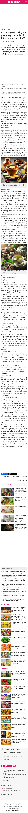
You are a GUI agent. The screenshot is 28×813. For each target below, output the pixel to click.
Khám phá (22, 756)
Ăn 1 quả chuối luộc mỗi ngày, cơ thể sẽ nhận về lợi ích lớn (18, 623)
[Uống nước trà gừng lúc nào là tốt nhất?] (7, 509)
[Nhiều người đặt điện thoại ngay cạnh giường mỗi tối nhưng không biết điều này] (7, 527)
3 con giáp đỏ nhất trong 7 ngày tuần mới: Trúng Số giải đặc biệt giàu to (18, 718)
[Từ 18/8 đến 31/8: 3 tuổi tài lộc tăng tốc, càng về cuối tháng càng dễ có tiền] (6, 742)
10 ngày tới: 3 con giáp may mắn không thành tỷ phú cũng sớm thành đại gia (18, 696)
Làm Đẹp (5, 752)
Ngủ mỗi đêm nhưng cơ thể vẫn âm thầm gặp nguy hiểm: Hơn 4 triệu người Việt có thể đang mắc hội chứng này (13, 580)
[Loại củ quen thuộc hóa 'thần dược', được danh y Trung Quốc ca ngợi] (6, 647)
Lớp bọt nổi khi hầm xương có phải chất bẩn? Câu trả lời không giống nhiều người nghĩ (20, 518)
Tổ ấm (12, 749)
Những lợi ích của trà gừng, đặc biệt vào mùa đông (20, 499)
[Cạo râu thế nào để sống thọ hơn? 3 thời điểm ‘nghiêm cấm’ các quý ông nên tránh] (6, 655)
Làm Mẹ (18, 749)
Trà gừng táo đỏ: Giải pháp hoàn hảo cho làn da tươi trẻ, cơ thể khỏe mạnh (21, 491)
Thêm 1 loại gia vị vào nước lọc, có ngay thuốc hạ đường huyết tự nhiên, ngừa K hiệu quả (13, 93)
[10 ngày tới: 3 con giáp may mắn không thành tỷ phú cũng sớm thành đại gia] (6, 697)
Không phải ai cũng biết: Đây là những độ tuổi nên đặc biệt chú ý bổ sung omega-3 (13, 588)
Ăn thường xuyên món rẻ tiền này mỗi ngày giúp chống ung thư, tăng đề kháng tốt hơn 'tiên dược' (18, 609)
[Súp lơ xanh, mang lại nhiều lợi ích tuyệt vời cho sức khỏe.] (6, 640)
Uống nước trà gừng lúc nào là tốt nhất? (20, 507)
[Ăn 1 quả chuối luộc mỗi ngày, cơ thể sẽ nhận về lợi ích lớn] (6, 625)
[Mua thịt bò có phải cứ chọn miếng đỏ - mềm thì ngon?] (6, 704)
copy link (25, 476)
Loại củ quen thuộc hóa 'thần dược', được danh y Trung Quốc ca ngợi (18, 646)
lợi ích (24, 484)
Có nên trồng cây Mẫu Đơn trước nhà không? (18, 680)
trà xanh (14, 484)
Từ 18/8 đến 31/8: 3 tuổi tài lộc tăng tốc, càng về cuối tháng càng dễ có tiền (18, 741)
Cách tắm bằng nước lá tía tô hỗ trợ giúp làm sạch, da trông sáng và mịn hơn (13, 600)
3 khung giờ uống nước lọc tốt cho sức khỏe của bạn (14, 592)
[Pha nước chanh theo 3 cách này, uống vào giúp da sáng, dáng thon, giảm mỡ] (6, 662)
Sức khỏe (9, 29)
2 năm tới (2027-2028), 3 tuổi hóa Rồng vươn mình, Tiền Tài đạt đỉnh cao (19, 711)
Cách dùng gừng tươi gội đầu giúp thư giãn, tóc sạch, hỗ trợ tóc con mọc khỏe (14, 596)
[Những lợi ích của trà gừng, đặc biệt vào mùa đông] (7, 501)
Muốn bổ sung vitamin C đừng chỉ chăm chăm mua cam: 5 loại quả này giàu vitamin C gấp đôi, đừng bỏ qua (19, 617)
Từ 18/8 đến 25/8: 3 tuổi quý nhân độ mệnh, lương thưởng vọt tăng (18, 726)
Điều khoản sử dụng (10, 810)
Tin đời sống (6, 759)
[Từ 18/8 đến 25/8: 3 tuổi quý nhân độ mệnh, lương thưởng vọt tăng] (6, 727)
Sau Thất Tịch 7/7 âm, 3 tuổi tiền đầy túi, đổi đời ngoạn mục (18, 688)
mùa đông (19, 484)
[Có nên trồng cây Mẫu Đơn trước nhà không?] (6, 682)
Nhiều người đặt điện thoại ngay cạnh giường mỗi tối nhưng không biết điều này (21, 527)
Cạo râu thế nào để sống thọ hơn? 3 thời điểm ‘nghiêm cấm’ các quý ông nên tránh (18, 654)
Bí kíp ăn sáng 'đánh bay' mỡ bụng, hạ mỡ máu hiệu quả (18, 630)
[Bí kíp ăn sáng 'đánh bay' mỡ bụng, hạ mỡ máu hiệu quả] (6, 632)
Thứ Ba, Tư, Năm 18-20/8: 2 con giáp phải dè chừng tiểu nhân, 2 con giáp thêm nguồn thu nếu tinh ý (18, 734)
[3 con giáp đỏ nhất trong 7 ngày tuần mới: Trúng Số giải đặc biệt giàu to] (6, 719)
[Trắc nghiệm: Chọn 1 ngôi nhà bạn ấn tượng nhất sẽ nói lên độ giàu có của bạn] (6, 674)
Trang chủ (3, 29)
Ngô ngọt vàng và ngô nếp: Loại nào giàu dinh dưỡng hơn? (13, 585)
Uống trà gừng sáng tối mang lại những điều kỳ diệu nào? (14, 89)
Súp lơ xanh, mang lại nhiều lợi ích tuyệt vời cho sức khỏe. (19, 638)
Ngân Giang (24, 480)
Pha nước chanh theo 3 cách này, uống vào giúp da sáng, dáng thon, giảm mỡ (18, 662)
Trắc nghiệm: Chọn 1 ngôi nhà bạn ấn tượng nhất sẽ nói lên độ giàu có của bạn (18, 673)
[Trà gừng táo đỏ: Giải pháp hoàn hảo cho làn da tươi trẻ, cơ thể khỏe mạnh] (7, 492)
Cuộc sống (14, 756)
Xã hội (7, 749)
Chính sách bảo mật (18, 810)
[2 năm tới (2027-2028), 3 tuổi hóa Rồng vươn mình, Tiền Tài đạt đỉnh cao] (6, 712)
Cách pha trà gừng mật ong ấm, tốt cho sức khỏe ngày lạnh (13, 85)
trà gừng (9, 484)
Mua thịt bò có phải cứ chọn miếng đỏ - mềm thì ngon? (18, 702)
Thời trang (6, 756)
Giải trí (19, 752)
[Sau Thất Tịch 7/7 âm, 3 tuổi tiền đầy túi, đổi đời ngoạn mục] (6, 689)
